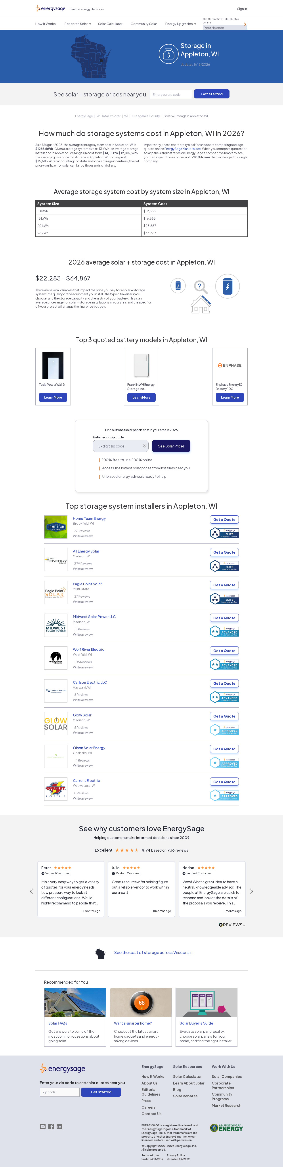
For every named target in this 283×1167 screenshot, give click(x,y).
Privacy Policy (176, 1155)
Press (146, 1100)
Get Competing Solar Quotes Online (221, 20)
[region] (141, 891)
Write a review (83, 536)
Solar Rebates (185, 1096)
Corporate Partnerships (223, 1085)
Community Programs (222, 1096)
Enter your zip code (108, 437)
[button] (32, 891)
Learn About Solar (189, 1083)
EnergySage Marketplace (182, 149)
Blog (177, 1089)
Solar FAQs (57, 1023)
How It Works (153, 1076)
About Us (150, 1083)
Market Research (226, 1105)
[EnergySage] (62, 1072)
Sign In (242, 8)
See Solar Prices (171, 446)
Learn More (53, 397)
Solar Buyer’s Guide (196, 1023)
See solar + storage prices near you (100, 94)
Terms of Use (150, 1155)
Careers (149, 1107)
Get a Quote (224, 519)
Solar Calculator (187, 1076)
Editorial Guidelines (151, 1091)
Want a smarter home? (133, 1023)
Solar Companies (227, 1076)
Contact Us (152, 1113)
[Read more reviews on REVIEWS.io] (232, 925)
